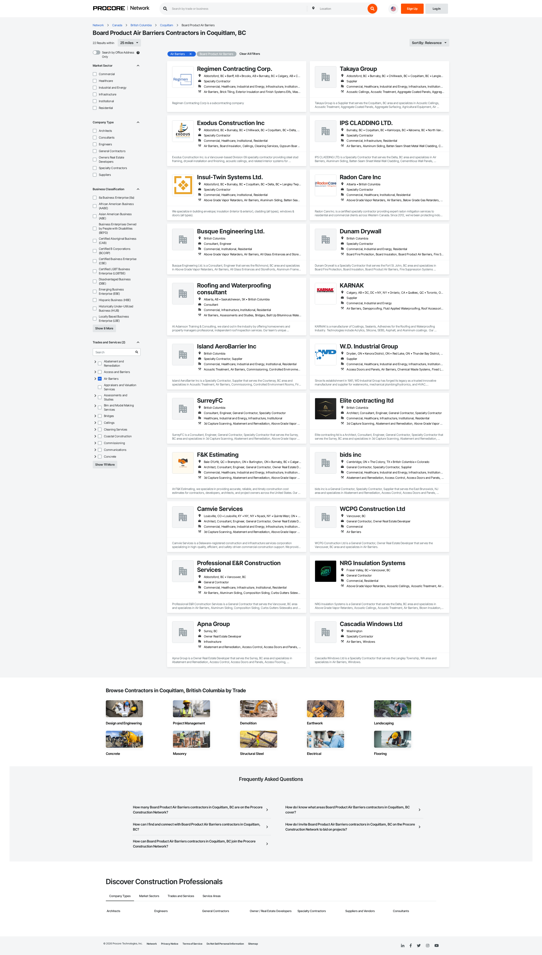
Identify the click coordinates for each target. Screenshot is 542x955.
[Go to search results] (136, 352)
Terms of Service (192, 943)
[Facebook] (410, 946)
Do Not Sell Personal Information (225, 943)
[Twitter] (419, 946)
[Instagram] (427, 946)
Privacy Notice (169, 943)
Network (139, 8)
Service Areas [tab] (212, 896)
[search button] (372, 9)
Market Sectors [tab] (149, 896)
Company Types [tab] (120, 896)
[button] (94, 74)
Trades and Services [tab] (181, 896)
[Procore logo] (109, 8)
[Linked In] (402, 946)
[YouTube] (436, 945)
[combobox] (342, 8)
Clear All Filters (249, 53)
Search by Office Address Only (118, 54)
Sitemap (253, 943)
